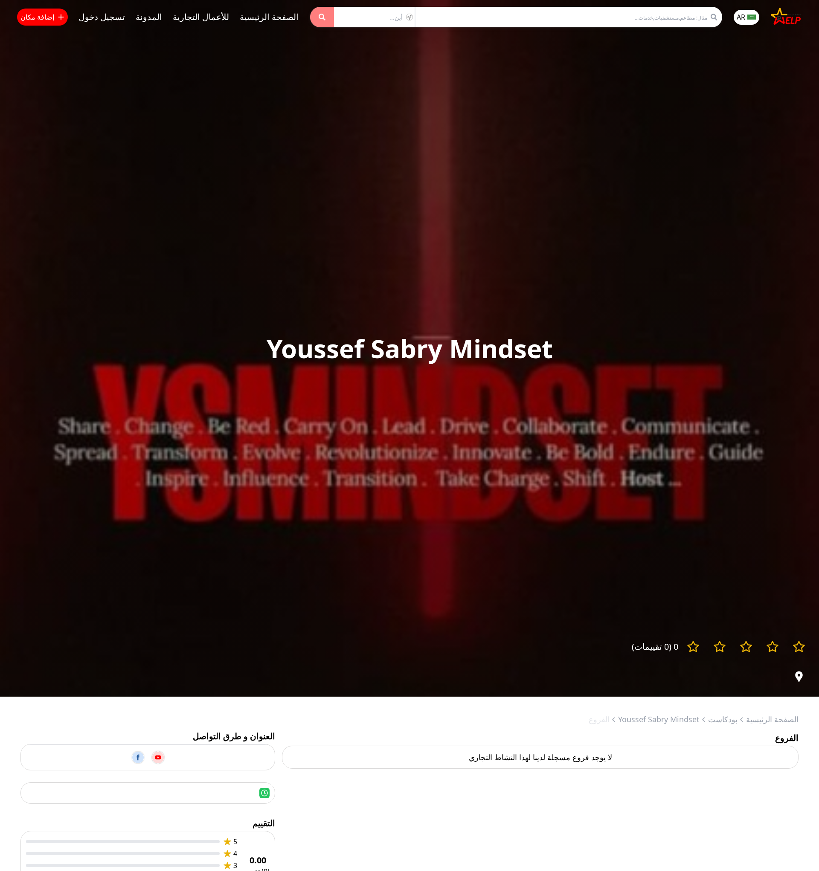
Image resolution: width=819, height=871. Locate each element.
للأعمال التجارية (201, 17)
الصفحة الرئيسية (269, 17)
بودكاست (723, 719)
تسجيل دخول (101, 17)
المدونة (149, 17)
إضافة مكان (37, 17)
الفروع (599, 719)
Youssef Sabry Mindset (659, 719)
